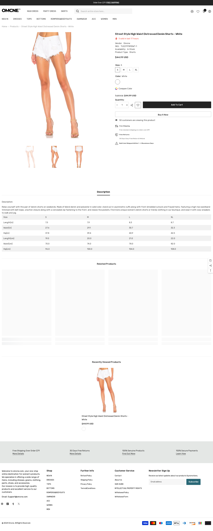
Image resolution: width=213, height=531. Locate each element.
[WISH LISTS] (198, 11)
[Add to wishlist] (138, 105)
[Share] (133, 105)
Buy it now (163, 115)
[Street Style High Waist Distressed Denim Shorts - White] (106, 390)
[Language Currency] (209, 11)
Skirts (64, 11)
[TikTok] (7, 504)
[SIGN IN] (192, 11)
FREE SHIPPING (112, 3)
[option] (55, 85)
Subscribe (193, 482)
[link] (26, 339)
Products (14, 26)
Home (4, 26)
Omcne (127, 43)
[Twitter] (19, 504)
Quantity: (119, 100)
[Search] (103, 11)
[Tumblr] (13, 504)
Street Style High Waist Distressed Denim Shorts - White (105, 418)
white (84, 429)
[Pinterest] (2, 504)
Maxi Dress (32, 11)
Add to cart (177, 105)
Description (103, 192)
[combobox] (105, 11)
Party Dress (49, 11)
